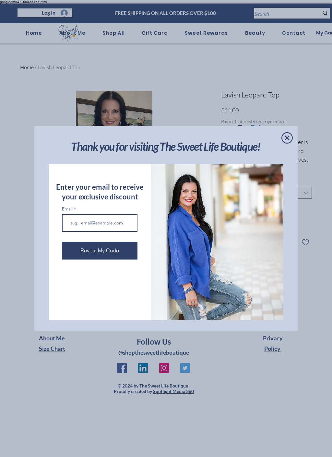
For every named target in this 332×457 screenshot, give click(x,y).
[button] (287, 138)
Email (68, 209)
